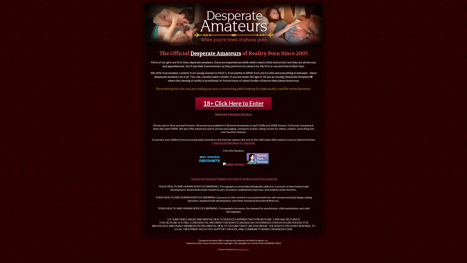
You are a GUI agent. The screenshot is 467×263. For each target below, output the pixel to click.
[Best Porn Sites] (258, 158)
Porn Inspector (268, 178)
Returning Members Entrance (233, 114)
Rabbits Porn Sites (228, 178)
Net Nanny (234, 142)
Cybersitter (248, 142)
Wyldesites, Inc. (243, 249)
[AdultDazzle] (210, 158)
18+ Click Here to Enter (233, 103)
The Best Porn (249, 178)
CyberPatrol (219, 142)
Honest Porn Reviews (203, 178)
